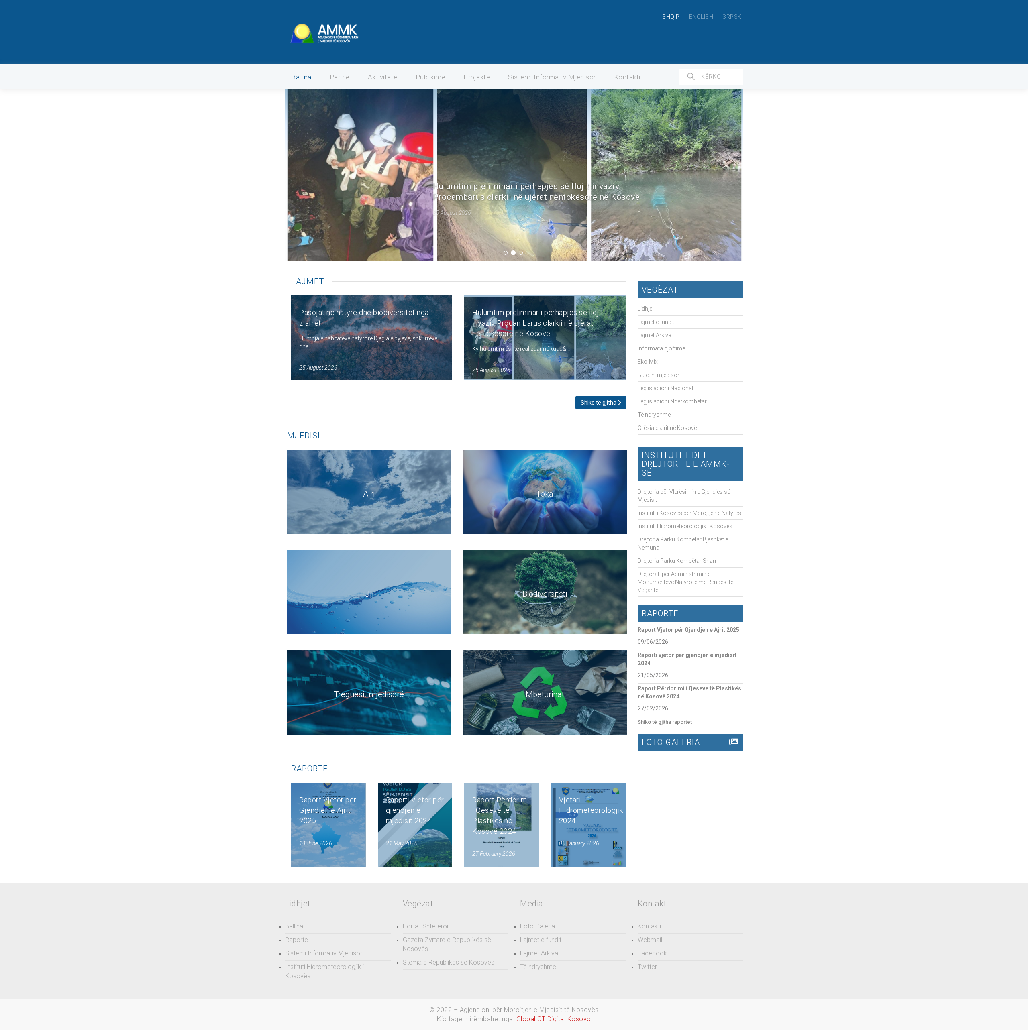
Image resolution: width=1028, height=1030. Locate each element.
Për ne (340, 77)
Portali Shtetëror (426, 926)
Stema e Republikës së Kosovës (448, 962)
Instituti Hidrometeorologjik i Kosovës (685, 526)
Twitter (647, 967)
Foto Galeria (537, 926)
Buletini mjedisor (658, 375)
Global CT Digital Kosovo (553, 1019)
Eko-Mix (648, 361)
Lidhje (645, 308)
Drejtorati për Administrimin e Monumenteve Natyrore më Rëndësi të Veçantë (685, 582)
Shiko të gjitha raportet (665, 722)
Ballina (301, 77)
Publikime (431, 77)
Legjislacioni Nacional (665, 388)
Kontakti (627, 77)
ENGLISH (701, 17)
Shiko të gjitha (599, 402)
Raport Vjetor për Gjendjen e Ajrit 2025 (688, 630)
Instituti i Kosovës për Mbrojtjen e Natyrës (689, 513)
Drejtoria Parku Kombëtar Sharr (677, 561)
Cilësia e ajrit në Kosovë (667, 428)
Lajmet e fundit (656, 322)
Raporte (296, 940)
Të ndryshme (654, 414)
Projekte (476, 77)
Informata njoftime (661, 348)
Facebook (652, 953)
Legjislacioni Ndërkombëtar (672, 401)
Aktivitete (383, 77)
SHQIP (671, 17)
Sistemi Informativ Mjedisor (552, 77)
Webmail (650, 940)
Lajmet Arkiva (654, 335)
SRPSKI (732, 17)
